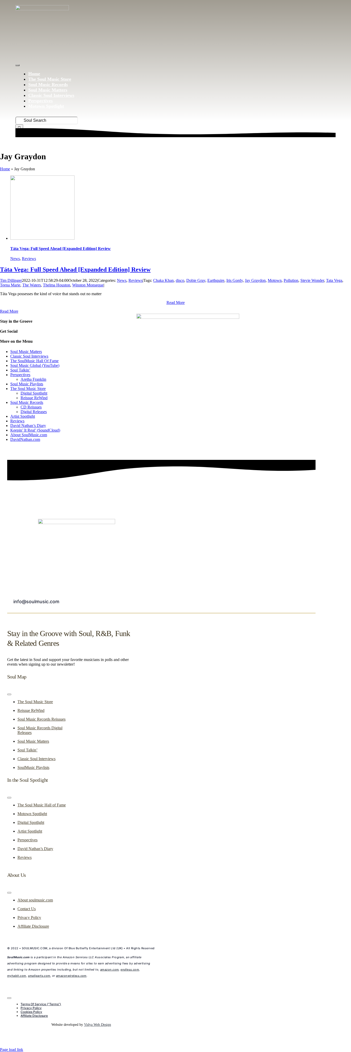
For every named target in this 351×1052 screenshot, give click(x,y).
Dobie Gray (195, 280)
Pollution (291, 280)
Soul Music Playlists (26, 384)
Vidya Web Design (97, 1025)
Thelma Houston (56, 285)
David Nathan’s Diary (28, 425)
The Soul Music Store (28, 388)
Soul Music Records (26, 402)
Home (5, 169)
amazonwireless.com (71, 975)
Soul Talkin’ (20, 370)
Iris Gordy (234, 280)
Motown (275, 280)
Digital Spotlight (34, 393)
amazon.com (109, 969)
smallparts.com (39, 975)
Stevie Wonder (312, 280)
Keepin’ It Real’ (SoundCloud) (35, 430)
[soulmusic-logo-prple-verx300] (42, 9)
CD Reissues (31, 407)
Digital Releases (34, 411)
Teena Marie (10, 285)
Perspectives (20, 375)
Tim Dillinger (11, 280)
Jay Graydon (255, 280)
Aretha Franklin (33, 379)
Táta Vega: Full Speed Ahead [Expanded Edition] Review (60, 248)
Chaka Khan (163, 280)
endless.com (130, 969)
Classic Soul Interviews (29, 356)
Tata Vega (334, 280)
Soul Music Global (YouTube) (34, 365)
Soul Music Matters (26, 351)
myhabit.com (16, 975)
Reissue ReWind (34, 398)
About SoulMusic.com (28, 435)
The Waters (31, 285)
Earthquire (215, 280)
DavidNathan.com (25, 439)
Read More (176, 302)
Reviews (29, 258)
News (15, 258)
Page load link (11, 1049)
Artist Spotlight (22, 416)
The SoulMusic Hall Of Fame (34, 361)
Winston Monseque (88, 285)
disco (180, 280)
